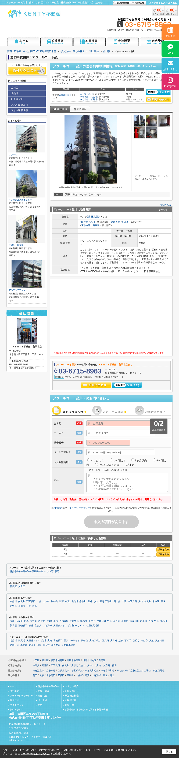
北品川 (68, 95)
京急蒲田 (50, 675)
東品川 (13, 601)
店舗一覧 (69, 705)
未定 (131, 464)
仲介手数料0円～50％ (49, 686)
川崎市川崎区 (89, 660)
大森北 (74, 665)
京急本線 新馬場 (19, 110)
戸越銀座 (63, 621)
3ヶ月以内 (141, 460)
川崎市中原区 (73, 660)
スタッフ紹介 (72, 686)
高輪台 (84, 640)
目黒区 (13, 586)
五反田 (19, 621)
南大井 (21, 601)
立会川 (38, 625)
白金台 (144, 640)
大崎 (140, 601)
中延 (67, 601)
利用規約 (58, 507)
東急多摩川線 (107, 670)
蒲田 (114, 665)
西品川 (108, 601)
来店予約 (170, 36)
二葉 (124, 601)
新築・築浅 (43, 691)
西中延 (13, 606)
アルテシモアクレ (17, 290)
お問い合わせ (72, 691)
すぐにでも (97, 460)
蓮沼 (87, 675)
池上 (82, 665)
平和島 (70, 675)
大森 (42, 675)
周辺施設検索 (72, 695)
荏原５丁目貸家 (16, 245)
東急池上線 (38, 670)
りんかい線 (122, 670)
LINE (170, 52)
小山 (96, 601)
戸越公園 (101, 621)
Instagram (170, 86)
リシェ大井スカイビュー (20, 200)
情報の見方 (165, 204)
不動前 (124, 621)
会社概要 (14, 691)
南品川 (82, 601)
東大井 (147, 601)
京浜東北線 (63, 670)
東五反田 (132, 601)
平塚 (163, 601)
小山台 (21, 606)
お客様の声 (70, 700)
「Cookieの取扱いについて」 (36, 753)
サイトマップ (17, 705)
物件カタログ (17, 709)
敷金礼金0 (43, 695)
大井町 (33, 621)
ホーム (13, 686)
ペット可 (48, 571)
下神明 (91, 621)
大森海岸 (47, 625)
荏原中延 (74, 621)
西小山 (143, 621)
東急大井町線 (92, 670)
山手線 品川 (17, 99)
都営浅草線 (77, 670)
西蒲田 (45, 665)
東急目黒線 (158, 670)
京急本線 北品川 (19, 104)
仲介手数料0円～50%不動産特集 (26, 571)
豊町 (90, 601)
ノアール (13, 155)
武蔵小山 (134, 621)
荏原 (61, 601)
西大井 (117, 601)
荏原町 (116, 621)
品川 (90, 93)
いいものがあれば (109, 464)
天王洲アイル (60, 625)
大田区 (21, 586)
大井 (39, 601)
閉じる (169, 751)
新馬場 (94, 99)
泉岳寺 (136, 640)
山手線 (83, 93)
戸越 (101, 601)
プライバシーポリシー (78, 507)
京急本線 (84, 96)
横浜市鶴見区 (58, 660)
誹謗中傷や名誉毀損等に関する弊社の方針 (86, 709)
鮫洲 (31, 625)
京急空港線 (136, 670)
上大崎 (46, 601)
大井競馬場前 (92, 625)
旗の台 (54, 601)
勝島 (34, 606)
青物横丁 (22, 625)
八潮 (28, 606)
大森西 (106, 665)
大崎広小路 (52, 621)
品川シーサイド (76, 625)
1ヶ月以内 (119, 460)
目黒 (26, 621)
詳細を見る (163, 549)
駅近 (57, 571)
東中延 (155, 601)
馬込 (105, 675)
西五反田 (30, 601)
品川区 (62, 95)
